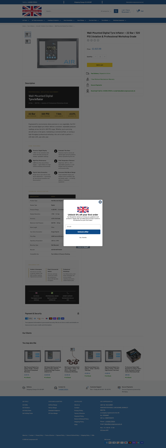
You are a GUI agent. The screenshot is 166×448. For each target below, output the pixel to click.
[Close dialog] (100, 202)
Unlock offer (83, 232)
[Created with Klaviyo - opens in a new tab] (83, 247)
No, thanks (83, 238)
